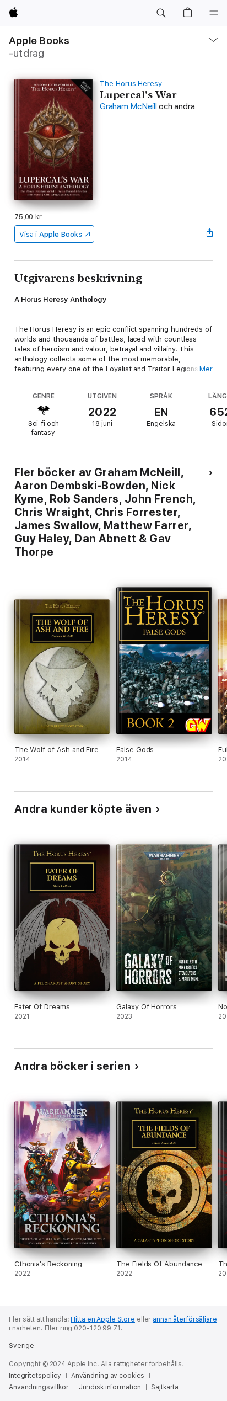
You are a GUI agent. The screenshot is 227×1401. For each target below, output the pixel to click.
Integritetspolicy (35, 1375)
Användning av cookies (107, 1375)
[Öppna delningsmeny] (209, 234)
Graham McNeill (128, 106)
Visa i (50, 234)
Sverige (21, 1346)
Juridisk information (110, 1387)
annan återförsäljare (185, 1319)
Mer (206, 369)
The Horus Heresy (131, 83)
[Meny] (214, 13)
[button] (161, 13)
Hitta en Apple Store (103, 1319)
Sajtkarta (165, 1387)
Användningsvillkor (39, 1387)
